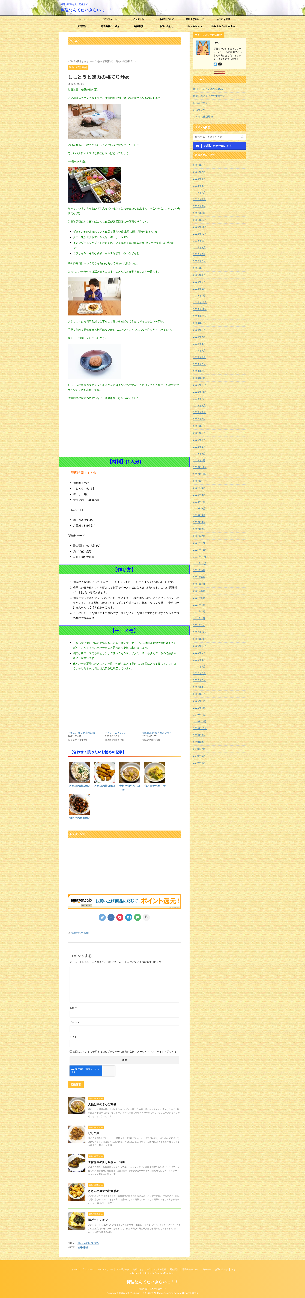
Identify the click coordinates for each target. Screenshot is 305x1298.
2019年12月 (200, 714)
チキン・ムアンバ (115, 732)
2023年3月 (199, 446)
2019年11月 (199, 721)
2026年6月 (199, 178)
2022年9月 (199, 487)
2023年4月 (199, 439)
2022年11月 (199, 474)
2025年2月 (199, 288)
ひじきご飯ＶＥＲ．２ (205, 102)
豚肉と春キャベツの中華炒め (209, 95)
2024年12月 (200, 302)
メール (74, 1022)
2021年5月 (199, 597)
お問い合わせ (167, 26)
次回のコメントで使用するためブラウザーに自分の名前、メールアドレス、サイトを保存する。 (126, 1051)
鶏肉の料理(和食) (80, 932)
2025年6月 (199, 261)
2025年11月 (200, 226)
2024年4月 (199, 357)
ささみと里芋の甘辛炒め (103, 1191)
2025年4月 (199, 274)
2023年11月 (200, 391)
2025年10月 (200, 233)
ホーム (82, 19)
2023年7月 (199, 419)
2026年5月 (199, 185)
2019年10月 (200, 728)
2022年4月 (199, 522)
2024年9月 (199, 322)
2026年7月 (199, 171)
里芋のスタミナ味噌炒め (81, 732)
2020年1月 (199, 707)
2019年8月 (199, 742)
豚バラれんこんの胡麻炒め (208, 89)
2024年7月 (199, 336)
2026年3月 (199, 199)
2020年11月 (200, 638)
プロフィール (110, 19)
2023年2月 (199, 453)
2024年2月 (199, 371)
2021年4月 (199, 604)
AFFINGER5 (192, 1293)
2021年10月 (200, 563)
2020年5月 (199, 680)
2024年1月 (199, 377)
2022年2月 (199, 535)
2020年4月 (199, 687)
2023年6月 (199, 426)
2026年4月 (199, 192)
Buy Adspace (194, 26)
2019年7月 (199, 748)
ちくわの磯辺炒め (203, 116)
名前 (73, 1007)
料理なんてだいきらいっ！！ (87, 10)
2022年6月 (199, 508)
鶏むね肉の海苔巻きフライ (157, 732)
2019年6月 (199, 755)
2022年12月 (200, 467)
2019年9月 (199, 735)
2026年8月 (199, 164)
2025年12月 (200, 219)
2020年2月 (199, 700)
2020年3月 (199, 693)
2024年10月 (200, 316)
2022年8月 (199, 494)
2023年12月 (200, 384)
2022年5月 (199, 515)
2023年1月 (199, 460)
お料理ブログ (167, 19)
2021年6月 (199, 590)
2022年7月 (199, 501)
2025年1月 (199, 295)
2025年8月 (199, 247)
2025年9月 (199, 240)
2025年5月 (199, 268)
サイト (73, 1036)
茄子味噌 (82, 1247)
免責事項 (138, 26)
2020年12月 (200, 632)
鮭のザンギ (199, 109)
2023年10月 (200, 398)
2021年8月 (199, 577)
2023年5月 (199, 432)
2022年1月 (199, 542)
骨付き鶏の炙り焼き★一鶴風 (106, 1162)
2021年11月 (199, 556)
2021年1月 (199, 625)
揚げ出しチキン (98, 1220)
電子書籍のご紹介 (110, 26)
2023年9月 (199, 405)
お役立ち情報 (223, 19)
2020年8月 (199, 659)
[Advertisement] (124, 428)
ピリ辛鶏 (93, 1133)
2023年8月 (199, 412)
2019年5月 (199, 762)
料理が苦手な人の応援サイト (152, 1288)
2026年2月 (199, 206)
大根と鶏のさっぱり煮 (102, 1104)
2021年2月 (199, 618)
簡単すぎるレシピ (195, 19)
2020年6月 (199, 673)
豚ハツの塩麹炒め (88, 1243)
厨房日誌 (81, 26)
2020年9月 (199, 652)
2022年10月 (200, 480)
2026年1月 (199, 213)
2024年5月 (199, 350)
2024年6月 (199, 343)
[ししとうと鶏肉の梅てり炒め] (128, 917)
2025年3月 (199, 281)
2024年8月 (199, 329)
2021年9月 (199, 570)
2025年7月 (199, 254)
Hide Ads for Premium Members (223, 27)
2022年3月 (199, 529)
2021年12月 (199, 549)
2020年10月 (200, 645)
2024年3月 (199, 364)
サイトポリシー (138, 19)
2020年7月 (199, 666)
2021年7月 (199, 584)
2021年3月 (199, 611)
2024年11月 (200, 309)
